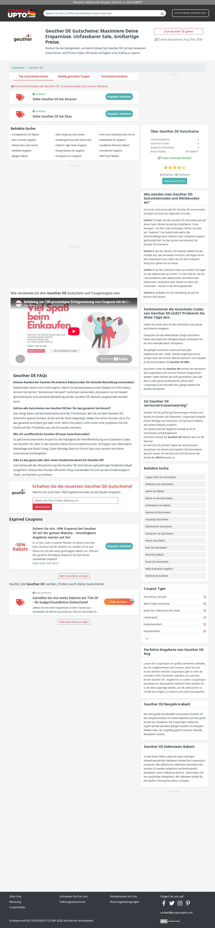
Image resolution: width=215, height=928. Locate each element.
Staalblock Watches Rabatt (115, 145)
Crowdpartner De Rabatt (25, 134)
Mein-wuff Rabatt (109, 156)
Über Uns (15, 896)
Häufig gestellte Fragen (74, 76)
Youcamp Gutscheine (156, 519)
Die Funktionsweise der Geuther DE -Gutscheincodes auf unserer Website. (61, 86)
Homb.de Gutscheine (156, 575)
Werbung (15, 902)
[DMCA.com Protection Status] (170, 921)
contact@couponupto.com (176, 912)
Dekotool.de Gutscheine (158, 526)
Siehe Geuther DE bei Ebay (52, 116)
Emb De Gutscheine (156, 547)
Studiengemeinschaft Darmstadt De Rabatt (80, 139)
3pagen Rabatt (20, 156)
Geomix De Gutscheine (157, 512)
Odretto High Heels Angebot (71, 145)
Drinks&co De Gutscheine (159, 484)
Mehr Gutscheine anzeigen (74, 576)
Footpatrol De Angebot (69, 156)
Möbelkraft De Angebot (113, 139)
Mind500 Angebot (21, 150)
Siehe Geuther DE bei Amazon (55, 99)
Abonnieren (42, 507)
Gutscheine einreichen (190, 13)
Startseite (18, 67)
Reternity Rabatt (154, 554)
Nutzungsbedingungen (124, 902)
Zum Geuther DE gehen (178, 31)
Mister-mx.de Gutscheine (159, 498)
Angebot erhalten (119, 96)
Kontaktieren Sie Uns (123, 896)
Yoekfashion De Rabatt (158, 505)
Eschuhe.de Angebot (111, 150)
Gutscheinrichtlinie (114, 76)
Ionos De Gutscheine (156, 561)
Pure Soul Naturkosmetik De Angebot (120, 134)
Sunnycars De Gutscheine (159, 533)
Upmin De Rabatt (154, 491)
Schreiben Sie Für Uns (74, 896)
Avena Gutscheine (155, 540)
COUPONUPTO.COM (43, 920)
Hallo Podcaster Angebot (159, 568)
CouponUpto (17, 907)
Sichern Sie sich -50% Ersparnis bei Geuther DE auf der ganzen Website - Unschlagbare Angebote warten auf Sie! (64, 532)
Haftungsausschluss (72, 902)
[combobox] (104, 13)
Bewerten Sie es (174, 181)
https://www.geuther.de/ (176, 158)
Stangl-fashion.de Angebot (70, 150)
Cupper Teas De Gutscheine (160, 477)
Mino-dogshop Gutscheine (70, 134)
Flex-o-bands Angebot (24, 139)
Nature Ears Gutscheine (25, 145)
